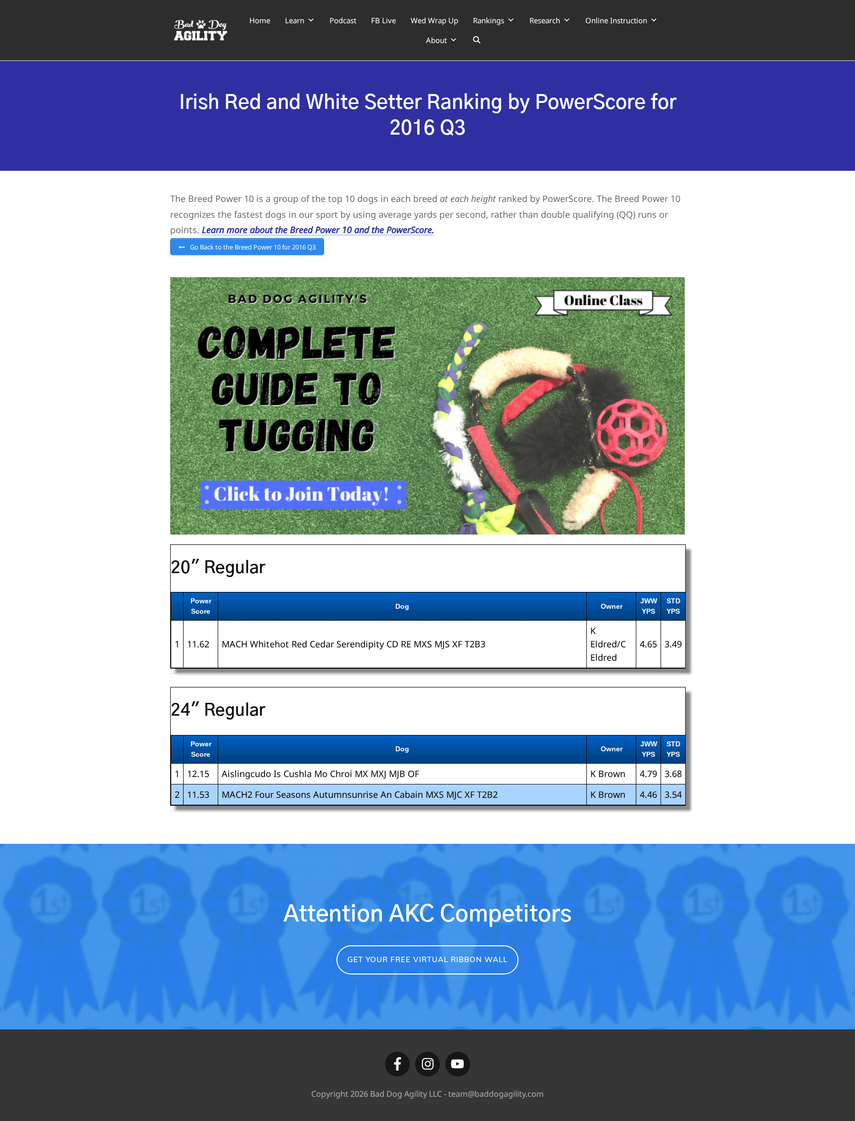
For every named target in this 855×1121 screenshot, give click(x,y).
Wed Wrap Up (434, 20)
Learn (294, 20)
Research (544, 20)
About (436, 40)
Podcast (343, 20)
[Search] (477, 40)
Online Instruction (616, 20)
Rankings (488, 20)
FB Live (383, 20)
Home (259, 20)
